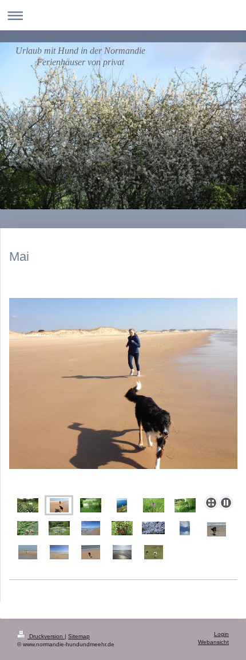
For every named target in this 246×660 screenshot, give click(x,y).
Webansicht (213, 642)
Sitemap (79, 636)
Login (221, 634)
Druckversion (46, 636)
